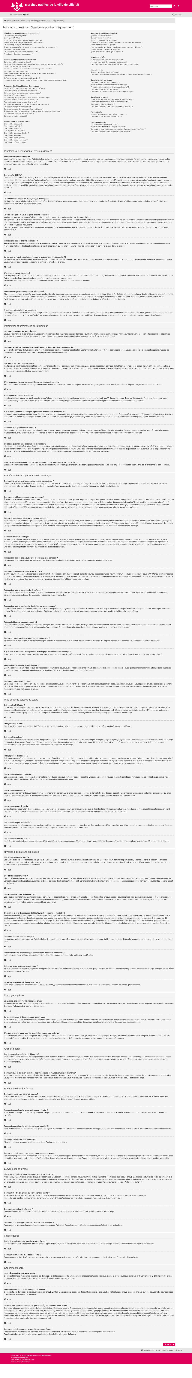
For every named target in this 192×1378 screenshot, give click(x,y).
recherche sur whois (157, 1308)
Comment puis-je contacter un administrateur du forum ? (111, 131)
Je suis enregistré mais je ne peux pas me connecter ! (24, 42)
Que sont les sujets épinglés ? (15, 138)
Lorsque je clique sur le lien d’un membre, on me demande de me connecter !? (35, 80)
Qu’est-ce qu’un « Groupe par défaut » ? (105, 49)
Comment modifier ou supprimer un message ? (21, 90)
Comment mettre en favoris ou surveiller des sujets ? (110, 102)
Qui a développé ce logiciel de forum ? (104, 124)
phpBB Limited (69, 1276)
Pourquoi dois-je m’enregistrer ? (15, 36)
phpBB (139, 401)
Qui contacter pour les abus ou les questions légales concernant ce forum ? (118, 129)
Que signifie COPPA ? (12, 38)
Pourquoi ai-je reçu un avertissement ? (18, 107)
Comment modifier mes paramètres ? (17, 62)
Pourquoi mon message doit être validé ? (19, 113)
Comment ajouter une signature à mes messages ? (22, 93)
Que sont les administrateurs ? (102, 36)
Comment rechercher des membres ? (104, 89)
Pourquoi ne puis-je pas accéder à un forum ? (20, 102)
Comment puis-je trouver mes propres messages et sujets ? (112, 91)
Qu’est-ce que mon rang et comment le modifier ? (22, 78)
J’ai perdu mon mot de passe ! (15, 49)
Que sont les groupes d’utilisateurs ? (104, 40)
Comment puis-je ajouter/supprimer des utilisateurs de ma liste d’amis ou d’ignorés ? (121, 74)
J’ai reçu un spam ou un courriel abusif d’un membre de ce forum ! (115, 64)
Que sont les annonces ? (13, 135)
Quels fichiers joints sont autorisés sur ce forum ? (109, 114)
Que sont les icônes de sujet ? (15, 142)
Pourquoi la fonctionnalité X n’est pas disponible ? (108, 127)
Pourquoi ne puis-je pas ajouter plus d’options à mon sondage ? (27, 97)
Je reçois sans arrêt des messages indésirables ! (109, 62)
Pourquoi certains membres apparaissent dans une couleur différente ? (116, 47)
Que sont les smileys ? (12, 128)
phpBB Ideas (127, 1292)
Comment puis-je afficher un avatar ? (17, 76)
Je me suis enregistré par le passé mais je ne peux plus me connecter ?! (30, 47)
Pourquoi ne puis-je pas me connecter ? (18, 45)
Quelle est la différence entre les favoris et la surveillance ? (112, 99)
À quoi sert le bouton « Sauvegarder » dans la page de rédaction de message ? (33, 111)
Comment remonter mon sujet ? (15, 116)
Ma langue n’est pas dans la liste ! (16, 71)
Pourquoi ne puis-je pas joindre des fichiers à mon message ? (26, 104)
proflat (17, 1359)
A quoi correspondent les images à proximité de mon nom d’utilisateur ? (30, 73)
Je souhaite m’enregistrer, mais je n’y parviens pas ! (23, 40)
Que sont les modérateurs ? (101, 38)
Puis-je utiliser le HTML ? (13, 126)
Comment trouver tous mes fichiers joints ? (106, 116)
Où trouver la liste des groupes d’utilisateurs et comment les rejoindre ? (116, 42)
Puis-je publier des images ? (14, 131)
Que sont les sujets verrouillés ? (15, 140)
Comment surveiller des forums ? (103, 104)
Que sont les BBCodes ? (13, 124)
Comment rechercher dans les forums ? (105, 82)
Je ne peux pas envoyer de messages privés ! (107, 59)
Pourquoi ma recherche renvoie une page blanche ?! (110, 87)
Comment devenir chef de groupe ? (103, 45)
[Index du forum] (17, 6)
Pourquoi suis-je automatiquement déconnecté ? (21, 52)
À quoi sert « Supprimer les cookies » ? (18, 54)
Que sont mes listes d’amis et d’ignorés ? (105, 72)
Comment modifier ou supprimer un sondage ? (21, 100)
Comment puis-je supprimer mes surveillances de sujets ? (112, 106)
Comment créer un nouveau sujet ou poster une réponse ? (25, 88)
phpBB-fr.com (23, 1357)
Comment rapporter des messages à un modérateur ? (23, 109)
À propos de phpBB (55, 1278)
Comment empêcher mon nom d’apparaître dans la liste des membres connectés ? (34, 64)
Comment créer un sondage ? (15, 95)
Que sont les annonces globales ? (16, 133)
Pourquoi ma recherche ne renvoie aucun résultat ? (109, 85)
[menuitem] (26, 15)
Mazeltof (27, 1359)
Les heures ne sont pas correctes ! (17, 66)
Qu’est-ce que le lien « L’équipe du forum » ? (107, 52)
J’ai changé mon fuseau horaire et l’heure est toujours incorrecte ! (28, 69)
